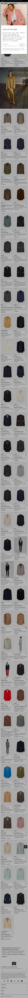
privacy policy (15, 40)
